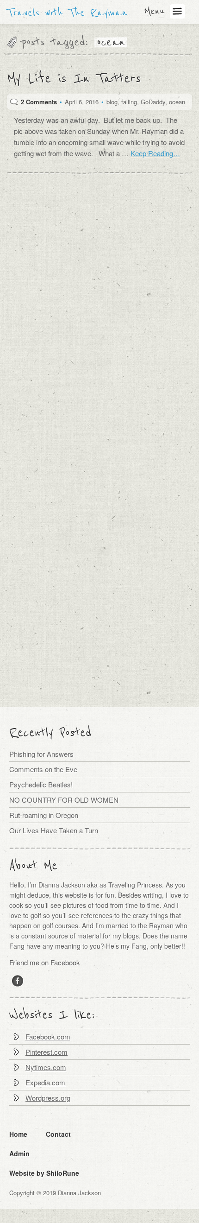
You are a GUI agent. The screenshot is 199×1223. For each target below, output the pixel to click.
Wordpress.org (47, 1098)
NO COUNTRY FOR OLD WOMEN (63, 800)
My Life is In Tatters (74, 79)
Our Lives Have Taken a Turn (53, 830)
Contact (58, 1134)
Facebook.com (47, 1036)
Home (18, 1134)
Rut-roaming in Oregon (43, 815)
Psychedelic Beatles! (41, 784)
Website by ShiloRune (44, 1173)
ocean (177, 101)
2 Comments (39, 101)
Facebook (18, 980)
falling (129, 101)
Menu (154, 11)
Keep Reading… (155, 153)
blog (112, 101)
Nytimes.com (45, 1067)
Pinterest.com (46, 1052)
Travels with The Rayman (67, 13)
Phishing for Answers (41, 754)
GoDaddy (153, 101)
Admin (19, 1153)
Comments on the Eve (43, 769)
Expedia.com (45, 1082)
